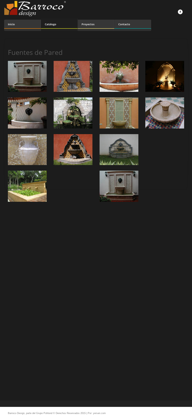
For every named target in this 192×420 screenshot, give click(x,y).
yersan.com (99, 413)
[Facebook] (180, 11)
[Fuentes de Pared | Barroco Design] (27, 76)
